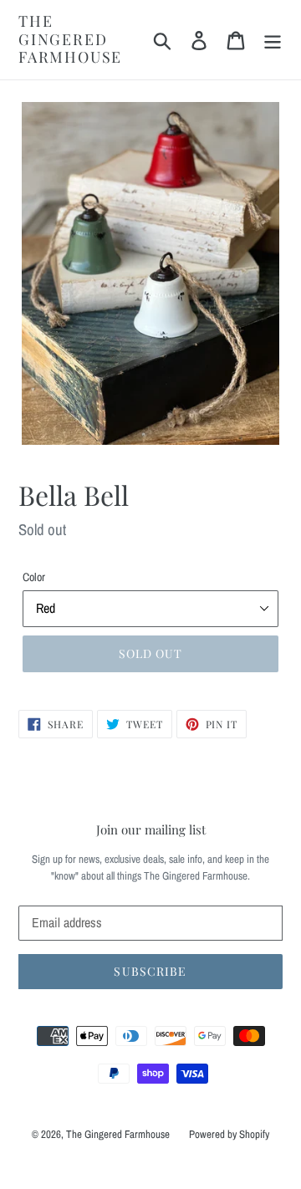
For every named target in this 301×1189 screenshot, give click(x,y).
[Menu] (272, 40)
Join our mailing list (151, 829)
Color (34, 576)
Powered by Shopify (229, 1134)
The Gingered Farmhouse (70, 40)
